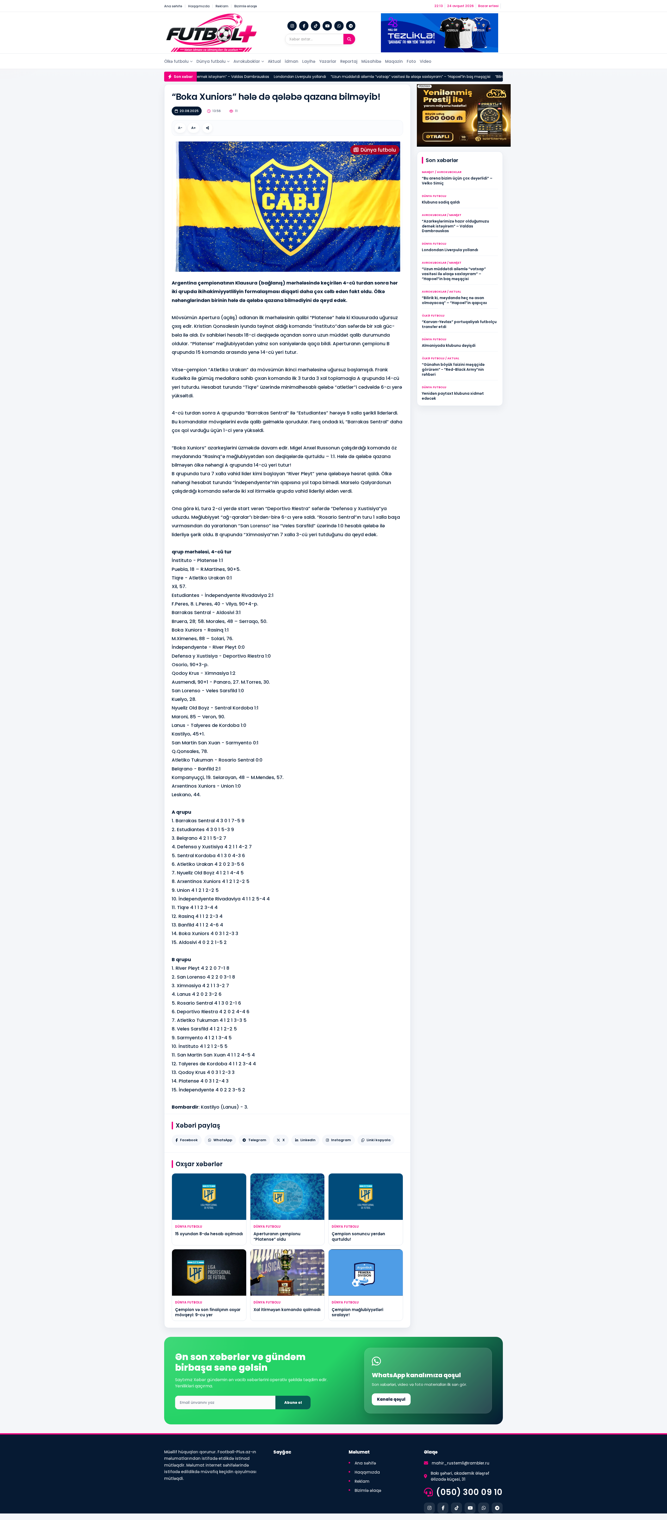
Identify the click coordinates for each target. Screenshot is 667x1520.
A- (180, 127)
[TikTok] (315, 25)
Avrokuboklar (246, 61)
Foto (411, 61)
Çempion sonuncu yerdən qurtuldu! (358, 1236)
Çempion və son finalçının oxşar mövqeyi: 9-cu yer (207, 1312)
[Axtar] (349, 39)
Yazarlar (327, 61)
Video (425, 61)
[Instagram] (292, 25)
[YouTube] (327, 25)
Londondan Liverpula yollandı (263, 76)
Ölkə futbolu (176, 61)
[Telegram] (350, 25)
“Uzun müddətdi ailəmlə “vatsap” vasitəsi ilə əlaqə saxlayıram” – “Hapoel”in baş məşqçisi (373, 76)
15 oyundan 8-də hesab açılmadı (209, 1234)
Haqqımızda (198, 6)
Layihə (308, 61)
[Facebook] (303, 25)
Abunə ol (293, 1402)
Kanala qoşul (391, 1399)
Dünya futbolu (211, 61)
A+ (193, 127)
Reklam (221, 6)
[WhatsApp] (339, 25)
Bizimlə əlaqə (245, 6)
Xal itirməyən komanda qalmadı (287, 1309)
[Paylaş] (207, 128)
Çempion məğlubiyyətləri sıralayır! (357, 1312)
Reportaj (348, 61)
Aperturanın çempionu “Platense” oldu (277, 1236)
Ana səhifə (173, 6)
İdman (291, 61)
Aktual (274, 61)
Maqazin (394, 61)
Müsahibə (371, 61)
